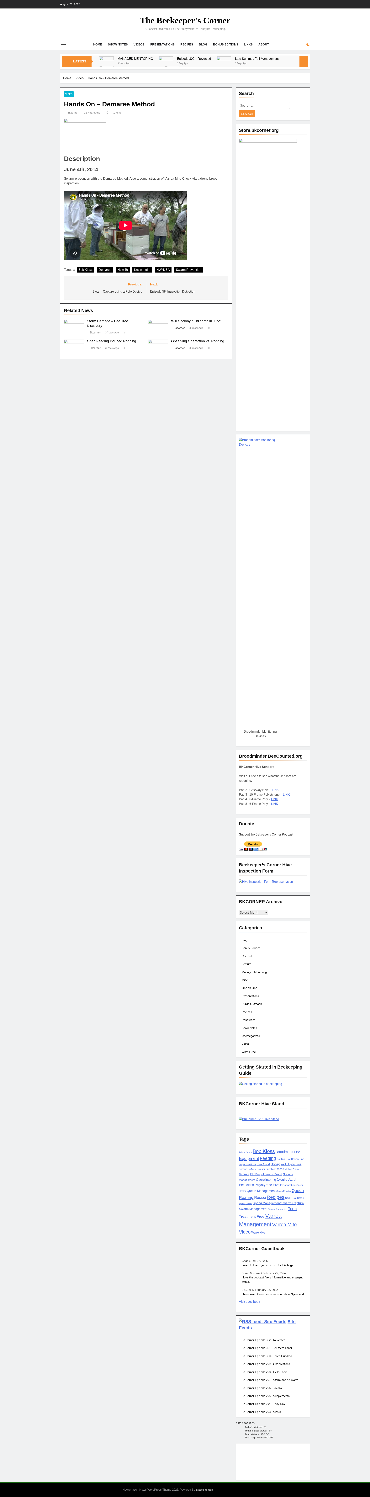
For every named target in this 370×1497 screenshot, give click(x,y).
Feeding (268, 1158)
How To (123, 269)
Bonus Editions (225, 44)
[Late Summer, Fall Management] (224, 63)
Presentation (288, 1185)
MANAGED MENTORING (135, 58)
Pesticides (246, 1185)
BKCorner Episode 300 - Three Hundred (267, 1356)
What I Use (249, 1052)
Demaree (105, 269)
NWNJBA (163, 269)
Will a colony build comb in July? (196, 321)
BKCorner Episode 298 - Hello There (265, 1372)
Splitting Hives (245, 1203)
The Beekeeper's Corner (185, 20)
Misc (245, 980)
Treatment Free (251, 1216)
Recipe (260, 1197)
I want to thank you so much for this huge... (269, 1265)
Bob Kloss (85, 269)
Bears (249, 1152)
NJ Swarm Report (271, 1174)
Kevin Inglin (142, 269)
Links (248, 44)
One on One (249, 988)
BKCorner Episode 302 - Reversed (263, 1340)
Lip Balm (252, 1169)
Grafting (281, 1159)
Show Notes (118, 44)
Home (97, 44)
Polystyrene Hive (267, 1185)
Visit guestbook (249, 1301)
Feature (246, 964)
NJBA (255, 1174)
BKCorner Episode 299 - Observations (266, 1364)
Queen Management (261, 1191)
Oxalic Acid (286, 1179)
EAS (298, 1152)
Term (292, 1208)
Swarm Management (253, 1209)
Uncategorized (251, 1036)
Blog (203, 44)
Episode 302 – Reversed (194, 58)
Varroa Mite (284, 1224)
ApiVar (242, 1152)
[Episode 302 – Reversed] (166, 63)
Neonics (244, 1174)
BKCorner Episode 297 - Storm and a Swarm (270, 1380)
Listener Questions (266, 1169)
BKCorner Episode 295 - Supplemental (266, 1396)
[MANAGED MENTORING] (106, 63)
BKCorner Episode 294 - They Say (263, 1403)
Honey (275, 1164)
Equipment (249, 1158)
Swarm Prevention (188, 269)
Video (68, 94)
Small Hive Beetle (294, 1198)
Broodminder (285, 1152)
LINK (275, 790)
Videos (139, 44)
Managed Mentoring (254, 972)
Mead (280, 1169)
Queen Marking (283, 1191)
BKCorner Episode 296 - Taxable (262, 1388)
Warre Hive (258, 1232)
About (263, 44)
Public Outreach (252, 1004)
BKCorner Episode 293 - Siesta (261, 1412)
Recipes (186, 44)
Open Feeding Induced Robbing (111, 341)
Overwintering (266, 1179)
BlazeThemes (204, 1489)
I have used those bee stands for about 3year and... (274, 1294)
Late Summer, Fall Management (257, 58)
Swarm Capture (292, 1203)
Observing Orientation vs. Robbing (197, 341)
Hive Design (292, 1159)
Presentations (162, 44)
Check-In (247, 956)
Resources (249, 1020)
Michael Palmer (292, 1169)
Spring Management (267, 1203)
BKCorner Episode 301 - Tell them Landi (267, 1348)
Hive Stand (263, 1164)
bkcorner (72, 112)
